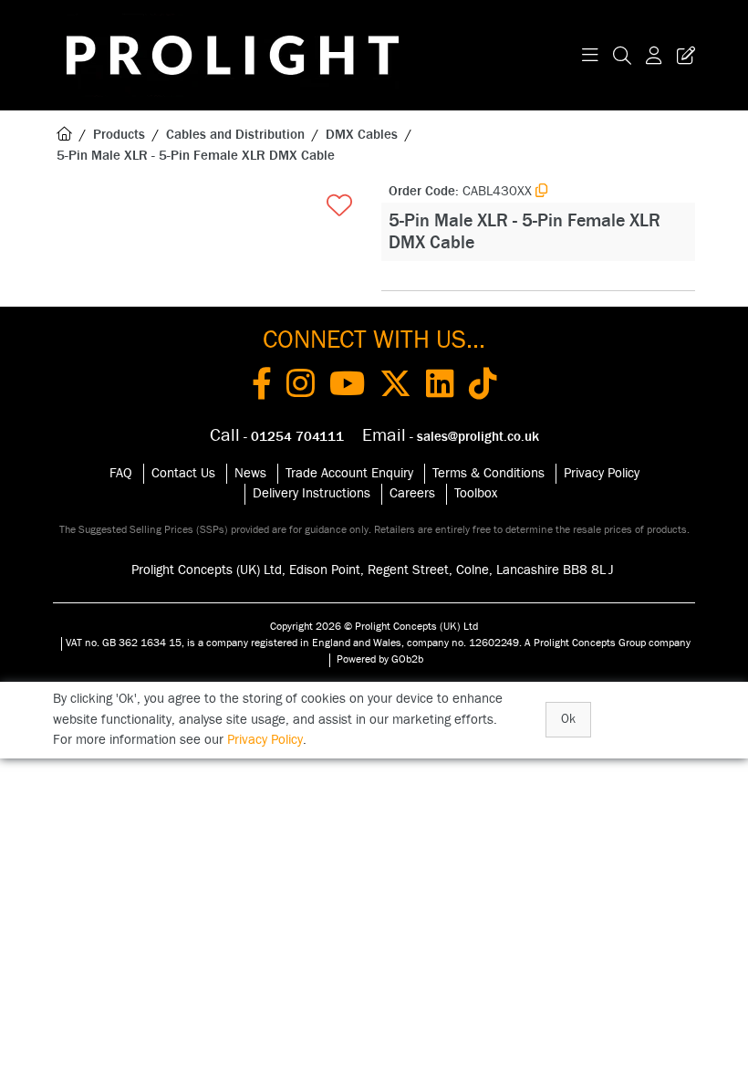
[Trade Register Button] (682, 55)
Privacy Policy (601, 473)
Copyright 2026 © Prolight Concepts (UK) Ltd (374, 626)
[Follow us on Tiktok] (483, 387)
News (250, 473)
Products (119, 134)
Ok (568, 719)
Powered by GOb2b (380, 659)
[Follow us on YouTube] (347, 387)
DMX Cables (362, 134)
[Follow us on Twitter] (395, 387)
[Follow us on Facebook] (261, 387)
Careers (412, 493)
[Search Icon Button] (622, 55)
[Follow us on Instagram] (300, 387)
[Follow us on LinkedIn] (440, 387)
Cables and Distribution (235, 134)
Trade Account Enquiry (349, 473)
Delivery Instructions (311, 493)
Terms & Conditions (488, 473)
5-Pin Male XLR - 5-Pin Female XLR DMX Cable (196, 155)
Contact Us (183, 473)
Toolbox (475, 493)
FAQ (120, 473)
